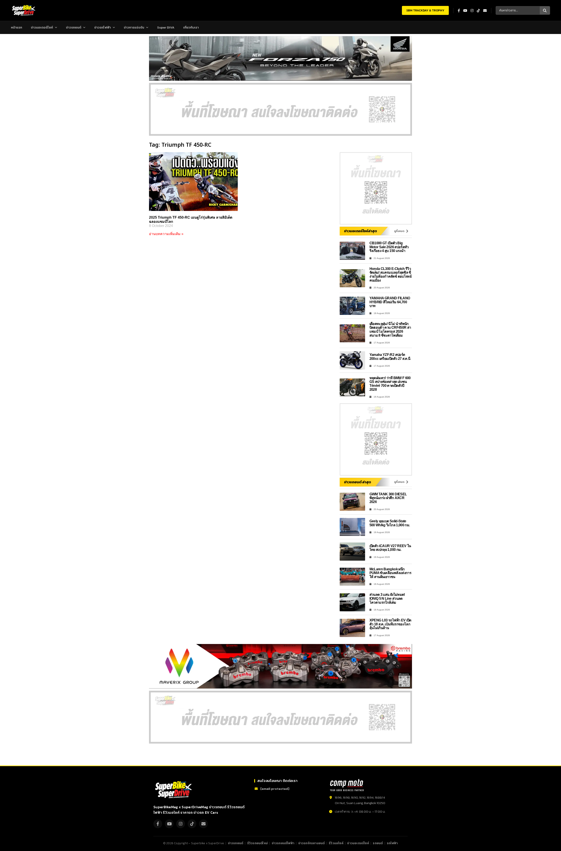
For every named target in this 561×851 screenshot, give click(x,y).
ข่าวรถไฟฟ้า (102, 27)
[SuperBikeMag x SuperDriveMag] (174, 789)
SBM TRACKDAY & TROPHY (425, 10)
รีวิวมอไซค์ (336, 843)
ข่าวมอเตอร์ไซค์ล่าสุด (360, 231)
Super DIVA (165, 27)
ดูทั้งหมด (399, 231)
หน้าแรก (16, 27)
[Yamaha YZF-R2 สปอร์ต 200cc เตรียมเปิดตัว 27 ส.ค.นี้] (352, 360)
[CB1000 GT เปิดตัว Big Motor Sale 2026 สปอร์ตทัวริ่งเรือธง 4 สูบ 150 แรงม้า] (352, 251)
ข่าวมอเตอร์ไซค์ (42, 27)
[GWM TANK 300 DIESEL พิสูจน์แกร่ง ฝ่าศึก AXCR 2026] (352, 502)
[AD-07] (280, 109)
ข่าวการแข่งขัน (134, 27)
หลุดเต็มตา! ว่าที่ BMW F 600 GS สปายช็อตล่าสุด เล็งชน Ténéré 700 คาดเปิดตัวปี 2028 (390, 383)
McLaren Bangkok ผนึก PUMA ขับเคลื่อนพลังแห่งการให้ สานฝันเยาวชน (390, 573)
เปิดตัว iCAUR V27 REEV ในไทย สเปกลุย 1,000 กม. (390, 548)
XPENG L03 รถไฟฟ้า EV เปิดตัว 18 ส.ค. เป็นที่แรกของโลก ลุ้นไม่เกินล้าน (390, 624)
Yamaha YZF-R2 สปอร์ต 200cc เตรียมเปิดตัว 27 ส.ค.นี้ (389, 356)
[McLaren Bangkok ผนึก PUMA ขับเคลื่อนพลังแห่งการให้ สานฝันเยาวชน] (352, 577)
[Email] (203, 823)
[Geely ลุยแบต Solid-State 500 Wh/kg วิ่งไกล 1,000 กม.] (352, 527)
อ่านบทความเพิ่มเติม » (166, 234)
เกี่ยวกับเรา (191, 27)
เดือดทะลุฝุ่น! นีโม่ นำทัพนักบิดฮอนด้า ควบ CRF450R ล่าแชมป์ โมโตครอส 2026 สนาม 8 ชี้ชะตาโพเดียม (390, 329)
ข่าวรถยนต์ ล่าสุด (357, 482)
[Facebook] (157, 823)
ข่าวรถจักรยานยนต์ (311, 843)
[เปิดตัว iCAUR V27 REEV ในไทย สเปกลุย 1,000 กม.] (352, 551)
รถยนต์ (378, 843)
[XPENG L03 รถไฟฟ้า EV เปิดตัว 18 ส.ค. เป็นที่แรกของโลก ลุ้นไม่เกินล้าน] (352, 628)
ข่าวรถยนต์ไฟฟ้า (283, 843)
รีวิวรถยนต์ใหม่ (257, 843)
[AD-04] (376, 188)
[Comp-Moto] (347, 785)
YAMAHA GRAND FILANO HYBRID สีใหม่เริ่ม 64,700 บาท (389, 302)
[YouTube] (169, 823)
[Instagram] (180, 823)
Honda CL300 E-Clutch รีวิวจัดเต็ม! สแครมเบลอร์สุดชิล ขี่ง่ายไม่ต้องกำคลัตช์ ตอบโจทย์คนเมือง (390, 274)
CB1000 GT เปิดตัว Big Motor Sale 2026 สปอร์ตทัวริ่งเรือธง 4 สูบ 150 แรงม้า (389, 247)
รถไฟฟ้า (392, 843)
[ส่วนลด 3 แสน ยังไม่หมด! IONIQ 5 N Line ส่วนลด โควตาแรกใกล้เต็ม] (352, 602)
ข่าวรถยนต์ (73, 27)
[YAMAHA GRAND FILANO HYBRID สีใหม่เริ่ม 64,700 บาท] (352, 306)
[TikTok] (192, 823)
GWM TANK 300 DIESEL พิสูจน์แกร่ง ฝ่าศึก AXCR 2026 (388, 498)
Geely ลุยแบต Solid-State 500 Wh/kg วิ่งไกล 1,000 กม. (389, 523)
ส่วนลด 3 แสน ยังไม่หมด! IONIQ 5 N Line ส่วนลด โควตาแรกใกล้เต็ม (387, 598)
